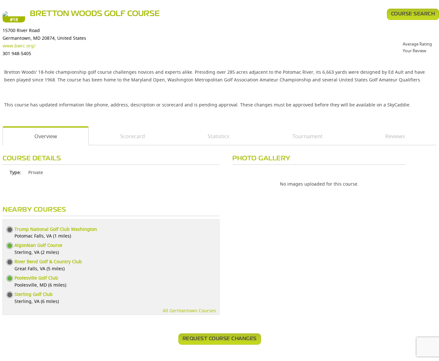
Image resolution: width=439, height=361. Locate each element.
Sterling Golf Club (33, 294)
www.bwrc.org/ (19, 46)
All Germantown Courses (189, 310)
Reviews (395, 136)
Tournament (307, 136)
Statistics (218, 136)
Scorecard (132, 136)
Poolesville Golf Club (36, 278)
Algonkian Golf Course (38, 245)
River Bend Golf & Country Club (48, 261)
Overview (45, 136)
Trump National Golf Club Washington (55, 229)
